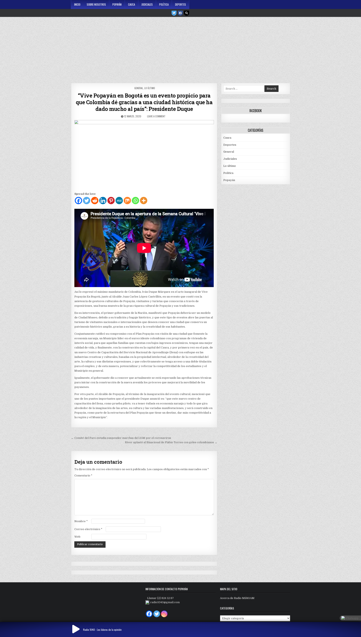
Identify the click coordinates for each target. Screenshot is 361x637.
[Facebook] (180, 13)
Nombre (81, 521)
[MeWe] (119, 200)
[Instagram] (164, 613)
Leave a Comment (156, 116)
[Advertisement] (180, 48)
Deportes (180, 4)
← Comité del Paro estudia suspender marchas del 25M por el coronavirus (121, 437)
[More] (143, 200)
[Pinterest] (111, 200)
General (138, 88)
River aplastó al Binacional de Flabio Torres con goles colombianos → (171, 442)
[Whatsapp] (135, 200)
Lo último (149, 88)
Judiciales (147, 4)
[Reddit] (94, 200)
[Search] (186, 13)
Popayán (117, 4)
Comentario (83, 475)
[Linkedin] (103, 200)
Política (164, 4)
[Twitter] (174, 13)
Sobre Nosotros (96, 4)
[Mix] (127, 200)
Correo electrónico (88, 529)
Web (77, 536)
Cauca (131, 4)
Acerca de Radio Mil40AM (237, 598)
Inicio (77, 4)
